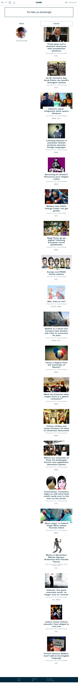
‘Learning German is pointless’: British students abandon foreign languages (56, 144)
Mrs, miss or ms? (56, 301)
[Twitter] (70, 2)
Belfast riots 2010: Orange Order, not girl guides (56, 208)
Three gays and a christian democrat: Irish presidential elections (56, 47)
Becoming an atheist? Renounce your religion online (56, 176)
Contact (19, 680)
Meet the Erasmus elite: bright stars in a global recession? (56, 396)
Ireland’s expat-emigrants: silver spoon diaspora (56, 111)
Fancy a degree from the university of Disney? (56, 365)
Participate (10, 3)
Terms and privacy (50, 678)
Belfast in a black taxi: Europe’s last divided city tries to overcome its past (56, 332)
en (6, 2)
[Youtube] (73, 2)
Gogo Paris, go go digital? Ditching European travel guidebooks (56, 241)
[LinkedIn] (53, 680)
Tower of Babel (53, 306)
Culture (56, 503)
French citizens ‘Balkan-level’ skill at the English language (56, 656)
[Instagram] (71, 2)
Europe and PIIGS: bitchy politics (56, 273)
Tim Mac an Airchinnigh (63, 53)
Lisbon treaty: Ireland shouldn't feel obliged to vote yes (56, 624)
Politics (56, 55)
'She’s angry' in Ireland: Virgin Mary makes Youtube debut (56, 525)
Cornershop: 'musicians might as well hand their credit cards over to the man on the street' (56, 495)
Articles (56, 24)
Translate (14, 3)
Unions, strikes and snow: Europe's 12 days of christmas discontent (56, 428)
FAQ (33, 680)
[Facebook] (68, 2)
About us (19, 678)
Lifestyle (56, 87)
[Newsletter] (75, 2)
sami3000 (58, 565)
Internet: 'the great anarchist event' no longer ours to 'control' (56, 592)
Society (54, 118)
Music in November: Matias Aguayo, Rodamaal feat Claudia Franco (56, 558)
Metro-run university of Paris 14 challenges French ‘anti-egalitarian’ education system (56, 461)
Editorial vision (34, 678)
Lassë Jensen (60, 564)
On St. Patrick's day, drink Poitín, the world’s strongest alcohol (56, 80)
